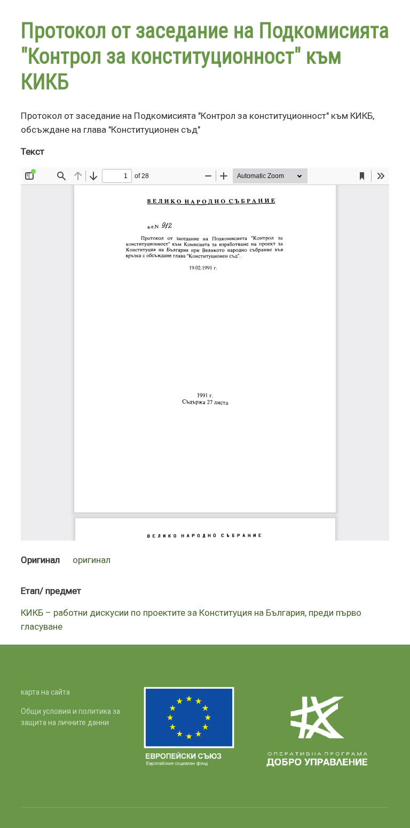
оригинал (92, 559)
